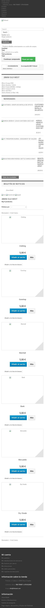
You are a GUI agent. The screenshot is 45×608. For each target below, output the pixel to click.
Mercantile (22, 460)
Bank (22, 406)
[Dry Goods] (22, 496)
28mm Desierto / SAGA (9, 85)
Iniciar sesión (6, 1)
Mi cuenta (6, 554)
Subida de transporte (8, 603)
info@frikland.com (15, 588)
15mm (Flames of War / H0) (10, 92)
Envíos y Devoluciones (9, 600)
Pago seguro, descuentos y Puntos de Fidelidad (17, 605)
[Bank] (22, 390)
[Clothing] (22, 229)
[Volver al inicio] (4, 66)
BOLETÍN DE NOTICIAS (14, 184)
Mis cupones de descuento (10, 571)
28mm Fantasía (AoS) (8, 89)
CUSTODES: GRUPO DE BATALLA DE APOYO (39, 107)
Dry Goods (22, 513)
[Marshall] (22, 336)
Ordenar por (5, 207)
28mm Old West (6, 91)
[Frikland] (22, 23)
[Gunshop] (22, 283)
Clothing (22, 246)
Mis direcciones (7, 566)
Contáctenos (5, 3)
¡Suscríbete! (9, 190)
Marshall (22, 353)
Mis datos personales (8, 569)
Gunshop (22, 299)
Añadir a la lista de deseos (13, 264)
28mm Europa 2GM (7, 83)
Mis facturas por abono (9, 563)
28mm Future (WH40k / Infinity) (11, 87)
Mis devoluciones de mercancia (12, 561)
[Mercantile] (22, 443)
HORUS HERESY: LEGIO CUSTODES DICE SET (40, 124)
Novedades (9, 99)
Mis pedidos (6, 558)
